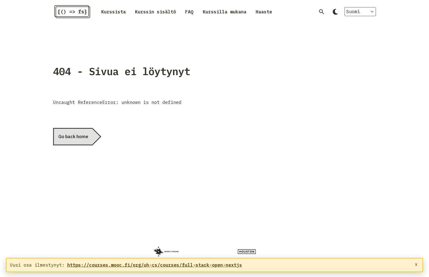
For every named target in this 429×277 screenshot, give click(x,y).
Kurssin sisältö (155, 11)
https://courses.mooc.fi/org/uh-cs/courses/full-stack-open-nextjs (154, 265)
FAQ (189, 11)
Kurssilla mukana (225, 11)
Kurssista (113, 11)
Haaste (264, 11)
